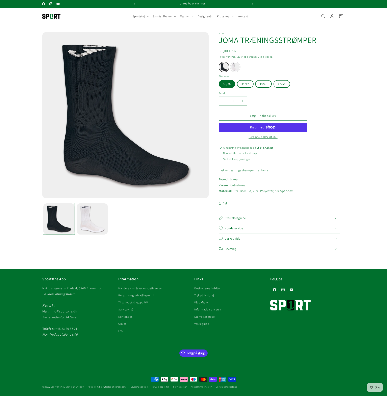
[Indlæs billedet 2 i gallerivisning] (92, 219)
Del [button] (225, 203)
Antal (222, 93)
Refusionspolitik (160, 386)
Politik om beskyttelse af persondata (107, 386)
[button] (140, 16)
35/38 (227, 84)
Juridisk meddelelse (226, 386)
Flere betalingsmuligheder (263, 136)
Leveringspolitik (139, 386)
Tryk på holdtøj (204, 295)
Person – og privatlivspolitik (136, 295)
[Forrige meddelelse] (134, 4)
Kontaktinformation (201, 386)
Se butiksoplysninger (237, 159)
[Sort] (224, 67)
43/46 (263, 84)
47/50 (282, 84)
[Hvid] (235, 67)
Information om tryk (207, 309)
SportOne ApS (58, 386)
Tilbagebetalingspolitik (133, 302)
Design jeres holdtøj (207, 288)
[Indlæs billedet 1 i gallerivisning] (59, 219)
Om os (122, 324)
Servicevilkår (126, 309)
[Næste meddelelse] (252, 4)
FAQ (120, 331)
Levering (241, 56)
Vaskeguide (201, 324)
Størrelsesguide (204, 316)
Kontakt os (125, 316)
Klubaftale (201, 302)
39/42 (245, 84)
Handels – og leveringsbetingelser (140, 288)
